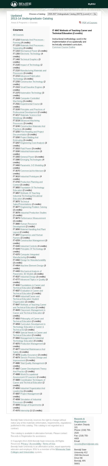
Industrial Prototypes (29, 176)
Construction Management (32, 240)
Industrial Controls (28, 246)
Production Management (31, 343)
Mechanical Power (28, 51)
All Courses (18, 35)
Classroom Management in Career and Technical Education (29, 311)
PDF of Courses (89, 22)
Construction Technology (31, 81)
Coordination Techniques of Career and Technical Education (29, 381)
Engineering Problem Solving (33, 207)
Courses (33, 22)
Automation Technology (31, 93)
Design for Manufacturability (33, 260)
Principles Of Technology (31, 249)
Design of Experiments (30, 405)
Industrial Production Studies (33, 212)
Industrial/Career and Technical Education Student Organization (26, 299)
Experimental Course (30, 104)
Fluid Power (25, 148)
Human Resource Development (25, 225)
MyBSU (91, 4)
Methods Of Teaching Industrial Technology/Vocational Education (27, 196)
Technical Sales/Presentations (22, 202)
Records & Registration (80, 420)
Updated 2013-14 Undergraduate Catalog (32, 17)
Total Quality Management (32, 363)
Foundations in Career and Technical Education (29, 286)
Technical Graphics (29, 59)
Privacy (24, 444)
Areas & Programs (19, 22)
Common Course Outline (63, 47)
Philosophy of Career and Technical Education (28, 320)
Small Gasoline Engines (31, 87)
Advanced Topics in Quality (32, 279)
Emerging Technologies (31, 159)
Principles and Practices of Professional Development (29, 110)
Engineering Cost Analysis (32, 143)
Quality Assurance (28, 355)
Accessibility (35, 444)
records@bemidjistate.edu (86, 444)
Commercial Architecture (31, 171)
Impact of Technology (30, 65)
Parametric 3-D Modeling (31, 165)
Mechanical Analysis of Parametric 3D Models (27, 272)
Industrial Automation (30, 151)
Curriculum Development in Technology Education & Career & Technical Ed (29, 327)
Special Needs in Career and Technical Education (30, 334)
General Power (27, 157)
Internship (24, 410)
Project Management (30, 394)
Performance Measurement (33, 218)
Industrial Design (28, 276)
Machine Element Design (31, 265)
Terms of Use (49, 444)
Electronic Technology (30, 53)
